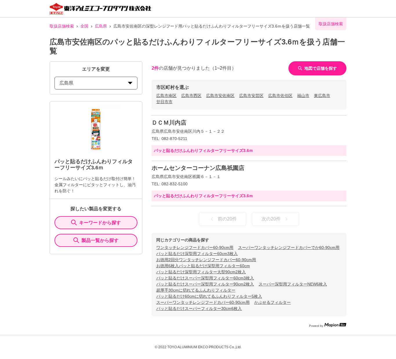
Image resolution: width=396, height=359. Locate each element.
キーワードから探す (100, 222)
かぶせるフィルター (272, 302)
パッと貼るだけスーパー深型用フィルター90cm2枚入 (205, 284)
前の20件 (227, 218)
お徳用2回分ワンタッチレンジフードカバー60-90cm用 (206, 259)
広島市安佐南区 (220, 95)
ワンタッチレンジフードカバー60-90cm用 (194, 247)
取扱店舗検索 (62, 26)
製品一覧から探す (100, 240)
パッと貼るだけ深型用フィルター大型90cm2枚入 (201, 272)
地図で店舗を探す (320, 68)
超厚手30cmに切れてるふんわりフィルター (195, 290)
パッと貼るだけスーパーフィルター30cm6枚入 (199, 308)
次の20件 (271, 218)
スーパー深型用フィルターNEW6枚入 (293, 284)
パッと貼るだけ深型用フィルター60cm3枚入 (197, 253)
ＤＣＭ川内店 (169, 122)
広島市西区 (191, 95)
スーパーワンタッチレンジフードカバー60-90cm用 (203, 302)
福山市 (303, 95)
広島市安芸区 (251, 95)
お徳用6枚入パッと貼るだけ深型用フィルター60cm (203, 265)
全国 (84, 26)
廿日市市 (164, 101)
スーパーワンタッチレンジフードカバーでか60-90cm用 (288, 247)
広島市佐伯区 (280, 95)
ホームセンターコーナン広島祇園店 (198, 168)
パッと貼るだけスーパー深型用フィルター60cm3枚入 (205, 278)
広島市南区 (166, 95)
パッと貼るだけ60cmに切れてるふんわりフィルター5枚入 (209, 296)
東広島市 (322, 95)
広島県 (101, 26)
